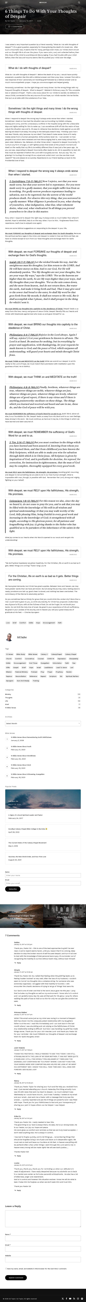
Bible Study (21, 654)
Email (7, 880)
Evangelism (45, 663)
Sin (61, 676)
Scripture (53, 676)
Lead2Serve (48, 667)
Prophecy (59, 672)
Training (36, 681)
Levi (71, 667)
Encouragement (49, 623)
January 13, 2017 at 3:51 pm (23, 944)
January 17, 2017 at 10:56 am (23, 972)
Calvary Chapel (70, 654)
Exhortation (57, 663)
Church (9, 659)
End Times (33, 663)
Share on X (73, 68)
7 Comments (16, 27)
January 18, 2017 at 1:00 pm (23, 1118)
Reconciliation (21, 676)
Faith (60, 623)
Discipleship (73, 659)
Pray (42, 672)
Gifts (8, 667)
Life (6, 701)
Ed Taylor (11, 21)
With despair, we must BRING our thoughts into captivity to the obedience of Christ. (43, 326)
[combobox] (43, 723)
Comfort (23, 623)
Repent (43, 676)
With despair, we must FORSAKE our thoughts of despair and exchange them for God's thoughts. (42, 253)
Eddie (31, 623)
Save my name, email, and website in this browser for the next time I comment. (37, 1269)
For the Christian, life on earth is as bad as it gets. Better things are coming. (43, 577)
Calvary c (44, 654)
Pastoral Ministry (21, 672)
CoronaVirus (29, 659)
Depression (62, 659)
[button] (6, 2)
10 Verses (9, 654)
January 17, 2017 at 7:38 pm (23, 1050)
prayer (50, 672)
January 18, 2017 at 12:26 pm (23, 1083)
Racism (69, 672)
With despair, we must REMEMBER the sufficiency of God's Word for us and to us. (41, 433)
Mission (9, 672)
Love (8, 623)
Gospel (15, 667)
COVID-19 (50, 659)
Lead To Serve (61, 667)
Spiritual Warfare (72, 676)
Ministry (8, 694)
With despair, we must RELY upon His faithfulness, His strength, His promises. (43, 492)
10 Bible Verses (10, 708)
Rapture (9, 676)
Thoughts (8, 697)
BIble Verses (33, 654)
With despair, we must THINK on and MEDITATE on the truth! (42, 376)
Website (8, 1255)
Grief (39, 21)
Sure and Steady (23, 681)
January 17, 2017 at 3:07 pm (23, 1014)
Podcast (34, 672)
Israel (39, 667)
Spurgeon (9, 681)
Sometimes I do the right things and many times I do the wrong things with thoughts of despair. (43, 110)
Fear (74, 663)
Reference (33, 676)
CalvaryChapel (56, 654)
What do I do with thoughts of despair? (29, 68)
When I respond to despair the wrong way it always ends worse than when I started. (43, 172)
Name (7, 872)
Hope (38, 623)
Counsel (41, 659)
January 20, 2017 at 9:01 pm (23, 1165)
